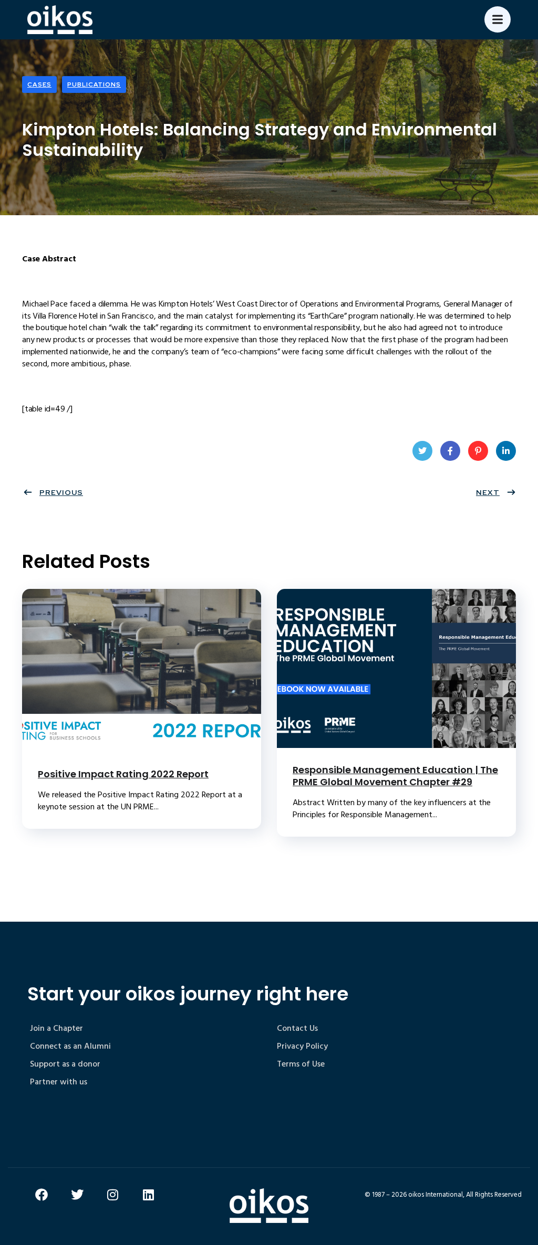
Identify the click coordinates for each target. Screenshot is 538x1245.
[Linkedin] (148, 1194)
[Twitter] (77, 1194)
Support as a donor (65, 1064)
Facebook (450, 451)
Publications (94, 84)
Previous (61, 492)
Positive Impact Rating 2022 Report (123, 774)
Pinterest (478, 451)
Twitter (422, 451)
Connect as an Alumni (70, 1046)
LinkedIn (506, 451)
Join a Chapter (56, 1028)
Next (488, 492)
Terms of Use (301, 1064)
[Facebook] (41, 1194)
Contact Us (297, 1028)
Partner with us (58, 1082)
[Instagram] (113, 1194)
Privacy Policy (302, 1046)
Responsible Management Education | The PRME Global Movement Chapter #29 (395, 776)
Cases (39, 84)
